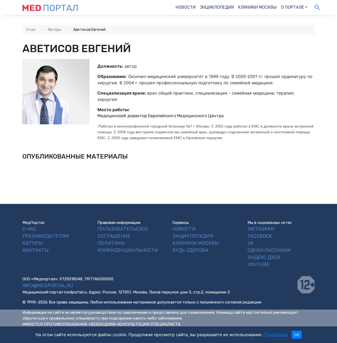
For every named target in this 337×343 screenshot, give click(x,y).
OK (296, 334)
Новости (186, 7)
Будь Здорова (190, 250)
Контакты (35, 250)
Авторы (32, 243)
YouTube (258, 264)
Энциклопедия (217, 7)
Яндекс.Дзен (263, 257)
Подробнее (275, 334)
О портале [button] (292, 7)
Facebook (259, 236)
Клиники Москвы (257, 7)
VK (250, 243)
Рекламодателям (45, 236)
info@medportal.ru (47, 285)
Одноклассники (269, 250)
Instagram (261, 229)
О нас (29, 229)
